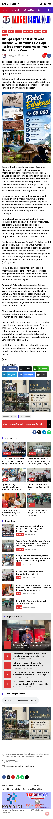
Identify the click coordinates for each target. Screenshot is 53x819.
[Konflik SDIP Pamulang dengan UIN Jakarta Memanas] (39, 500)
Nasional (37, 31)
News (45, 31)
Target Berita (10, 3)
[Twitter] (39, 432)
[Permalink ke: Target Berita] (5, 56)
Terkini (5, 35)
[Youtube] (13, 777)
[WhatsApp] (49, 432)
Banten (31, 505)
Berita (5, 31)
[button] (41, 3)
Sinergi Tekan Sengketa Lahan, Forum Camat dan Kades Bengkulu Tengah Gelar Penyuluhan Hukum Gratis (38, 461)
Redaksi (20, 786)
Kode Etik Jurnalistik (11, 789)
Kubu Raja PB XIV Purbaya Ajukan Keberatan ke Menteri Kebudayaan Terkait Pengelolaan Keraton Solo (28, 664)
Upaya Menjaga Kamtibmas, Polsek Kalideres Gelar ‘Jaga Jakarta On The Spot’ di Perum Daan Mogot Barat (13, 487)
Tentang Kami (33, 786)
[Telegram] (44, 432)
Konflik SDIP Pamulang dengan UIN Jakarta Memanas (37, 512)
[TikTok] (27, 777)
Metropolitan (27, 31)
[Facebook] (34, 432)
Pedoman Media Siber (33, 789)
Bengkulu (7, 454)
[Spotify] (18, 777)
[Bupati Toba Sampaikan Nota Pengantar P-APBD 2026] (39, 475)
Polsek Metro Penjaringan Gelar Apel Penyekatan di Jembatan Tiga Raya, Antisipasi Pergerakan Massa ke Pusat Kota (30, 655)
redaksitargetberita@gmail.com (20, 766)
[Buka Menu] (45, 3)
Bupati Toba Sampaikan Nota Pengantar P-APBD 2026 (38, 487)
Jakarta (18, 31)
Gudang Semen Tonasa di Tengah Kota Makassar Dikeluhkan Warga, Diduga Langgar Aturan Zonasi (31, 673)
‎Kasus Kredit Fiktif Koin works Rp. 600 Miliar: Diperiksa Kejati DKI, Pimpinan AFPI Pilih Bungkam (31, 683)
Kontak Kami (7, 786)
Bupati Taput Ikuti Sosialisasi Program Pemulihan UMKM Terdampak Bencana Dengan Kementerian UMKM (11, 512)
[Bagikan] (49, 56)
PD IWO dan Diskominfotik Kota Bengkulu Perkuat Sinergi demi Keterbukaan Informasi (13, 461)
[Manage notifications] (47, 814)
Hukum (11, 31)
